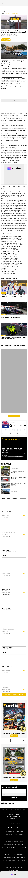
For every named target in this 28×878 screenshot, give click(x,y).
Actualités (5, 810)
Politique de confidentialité (9, 847)
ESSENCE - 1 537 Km (5, 515)
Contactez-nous (18, 834)
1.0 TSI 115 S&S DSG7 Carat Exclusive (9, 551)
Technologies (21, 864)
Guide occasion (8, 812)
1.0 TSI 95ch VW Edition (6, 648)
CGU (22, 844)
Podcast (17, 814)
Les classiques (19, 812)
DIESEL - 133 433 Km (5, 534)
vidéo (6, 80)
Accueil (3, 11)
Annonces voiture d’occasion (12, 844)
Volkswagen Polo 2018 (7, 550)
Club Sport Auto (14, 818)
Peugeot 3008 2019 (6, 531)
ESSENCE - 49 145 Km (6, 612)
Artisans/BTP (13, 867)
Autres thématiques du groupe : (11, 857)
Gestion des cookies (14, 870)
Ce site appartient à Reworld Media (14, 854)
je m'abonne (14, 735)
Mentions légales (18, 831)
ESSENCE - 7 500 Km (5, 650)
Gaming (7, 867)
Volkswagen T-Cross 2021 (7, 666)
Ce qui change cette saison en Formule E (12, 76)
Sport (23, 860)
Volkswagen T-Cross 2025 (7, 647)
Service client (9, 834)
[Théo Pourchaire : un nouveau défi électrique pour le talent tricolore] (14, 329)
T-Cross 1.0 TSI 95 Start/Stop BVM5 (9, 571)
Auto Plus (12, 851)
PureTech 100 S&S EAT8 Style (8, 629)
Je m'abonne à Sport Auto (13, 837)
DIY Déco (20, 867)
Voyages (23, 857)
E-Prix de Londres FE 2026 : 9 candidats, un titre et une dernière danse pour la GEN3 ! (14, 316)
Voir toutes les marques (14, 416)
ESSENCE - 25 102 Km (6, 573)
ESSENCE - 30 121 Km (6, 689)
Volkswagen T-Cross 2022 (7, 569)
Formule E (3, 314)
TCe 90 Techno (5, 590)
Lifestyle (10, 814)
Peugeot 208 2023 (6, 628)
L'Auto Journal (22, 847)
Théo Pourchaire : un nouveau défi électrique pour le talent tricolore (13, 338)
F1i (17, 851)
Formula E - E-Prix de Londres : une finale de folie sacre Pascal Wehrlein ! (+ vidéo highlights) (13, 295)
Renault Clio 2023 (6, 608)
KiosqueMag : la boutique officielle (14, 841)
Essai (11, 810)
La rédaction (8, 831)
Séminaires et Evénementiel (9, 864)
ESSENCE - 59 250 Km (6, 670)
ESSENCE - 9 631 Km (5, 631)
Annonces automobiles (14, 816)
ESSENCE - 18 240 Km (6, 592)
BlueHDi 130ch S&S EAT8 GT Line (8, 532)
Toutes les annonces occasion (14, 694)
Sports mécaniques (20, 810)
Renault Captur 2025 (6, 511)
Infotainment (11, 860)
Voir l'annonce (6, 517)
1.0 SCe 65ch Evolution (6, 609)
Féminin (5, 860)
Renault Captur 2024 (6, 589)
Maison (18, 860)
